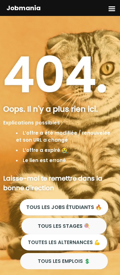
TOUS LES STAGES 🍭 (64, 226)
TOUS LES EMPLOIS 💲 (64, 261)
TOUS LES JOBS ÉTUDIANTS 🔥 (64, 207)
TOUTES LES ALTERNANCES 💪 (64, 242)
